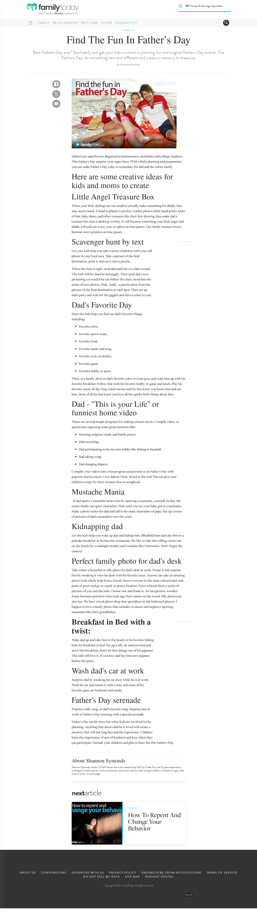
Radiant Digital (159, 877)
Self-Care (89, 23)
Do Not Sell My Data (101, 877)
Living (106, 23)
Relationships (65, 23)
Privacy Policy (122, 873)
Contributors (53, 873)
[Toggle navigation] (226, 23)
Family (44, 23)
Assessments (126, 23)
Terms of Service (222, 873)
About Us (28, 873)
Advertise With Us (88, 873)
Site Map (132, 877)
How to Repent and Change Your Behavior (154, 821)
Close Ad (188, 895)
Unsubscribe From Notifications (171, 873)
